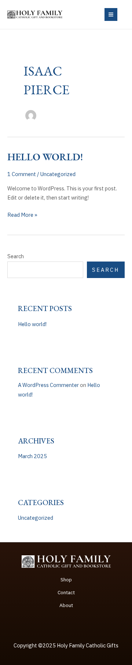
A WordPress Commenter (48, 384)
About (66, 605)
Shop (66, 579)
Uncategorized (58, 174)
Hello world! (45, 156)
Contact (66, 592)
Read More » (22, 215)
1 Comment (21, 174)
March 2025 (32, 456)
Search (15, 256)
